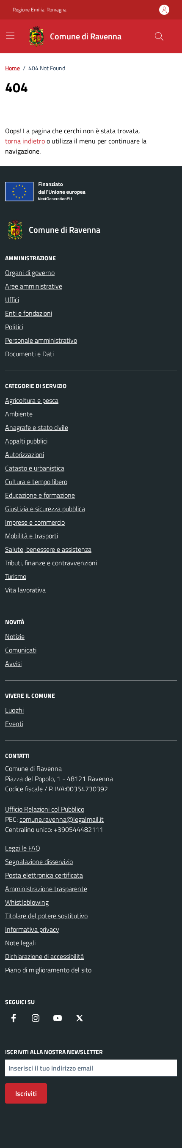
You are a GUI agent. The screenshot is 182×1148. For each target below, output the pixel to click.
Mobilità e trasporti (31, 536)
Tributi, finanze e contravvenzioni (51, 563)
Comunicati (20, 650)
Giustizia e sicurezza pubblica (45, 509)
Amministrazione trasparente (46, 889)
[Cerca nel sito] (159, 36)
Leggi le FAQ (22, 848)
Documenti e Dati (29, 354)
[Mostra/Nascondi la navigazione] (10, 35)
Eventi (14, 724)
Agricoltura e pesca (31, 400)
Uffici (12, 300)
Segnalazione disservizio (39, 861)
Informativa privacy (32, 929)
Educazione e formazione (40, 495)
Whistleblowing (27, 902)
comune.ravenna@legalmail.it (61, 819)
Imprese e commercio (35, 522)
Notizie (15, 636)
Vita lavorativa (25, 590)
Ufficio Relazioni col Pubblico (44, 809)
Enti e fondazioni (28, 313)
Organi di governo (30, 272)
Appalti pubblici (26, 441)
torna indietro (25, 141)
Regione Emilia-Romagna (39, 10)
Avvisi (13, 663)
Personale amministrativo (41, 340)
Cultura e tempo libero (36, 481)
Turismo (15, 576)
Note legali (20, 943)
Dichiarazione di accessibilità (44, 956)
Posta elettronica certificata (44, 875)
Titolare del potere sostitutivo (46, 916)
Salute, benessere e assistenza (48, 549)
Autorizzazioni (24, 454)
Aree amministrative (33, 286)
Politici (14, 327)
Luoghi (14, 710)
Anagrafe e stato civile (36, 427)
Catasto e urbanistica (34, 468)
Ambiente (19, 414)
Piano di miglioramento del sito (48, 970)
